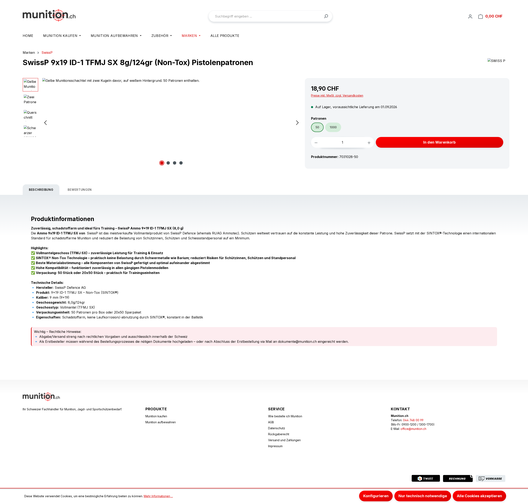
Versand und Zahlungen (284, 440)
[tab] (41, 189)
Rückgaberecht (278, 434)
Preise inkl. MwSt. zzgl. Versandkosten (337, 95)
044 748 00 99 (413, 420)
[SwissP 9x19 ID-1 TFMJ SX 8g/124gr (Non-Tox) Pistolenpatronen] (171, 122)
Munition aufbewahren (160, 422)
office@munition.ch (413, 428)
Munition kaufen (156, 416)
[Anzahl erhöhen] (369, 142)
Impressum (275, 446)
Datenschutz (276, 428)
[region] (162, 122)
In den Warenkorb (439, 142)
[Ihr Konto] (470, 16)
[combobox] (270, 16)
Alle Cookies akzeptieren (479, 496)
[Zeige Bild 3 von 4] (174, 163)
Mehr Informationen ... (158, 496)
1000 (333, 127)
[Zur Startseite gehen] (49, 15)
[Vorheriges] (45, 122)
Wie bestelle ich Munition (285, 416)
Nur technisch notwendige (422, 496)
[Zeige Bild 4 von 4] (181, 163)
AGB (271, 422)
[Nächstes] (297, 122)
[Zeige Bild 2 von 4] (168, 163)
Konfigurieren (376, 496)
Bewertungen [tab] (80, 189)
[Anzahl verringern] (316, 142)
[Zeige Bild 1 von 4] (162, 163)
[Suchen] (325, 16)
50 (317, 127)
